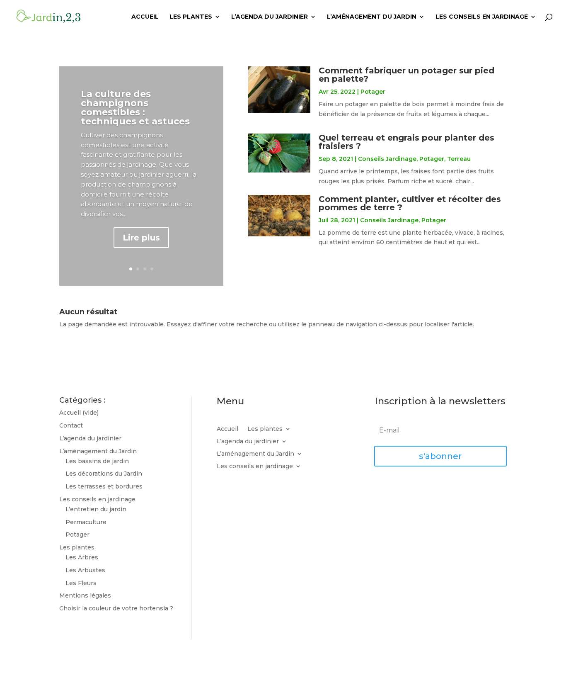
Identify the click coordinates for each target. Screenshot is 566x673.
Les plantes (190, 17)
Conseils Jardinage (387, 159)
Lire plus (141, 238)
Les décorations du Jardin (103, 473)
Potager (372, 91)
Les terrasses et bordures (104, 486)
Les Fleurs (81, 583)
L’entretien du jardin (95, 509)
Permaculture (85, 522)
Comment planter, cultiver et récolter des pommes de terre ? (410, 203)
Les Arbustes (85, 570)
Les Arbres (81, 557)
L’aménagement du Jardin (371, 17)
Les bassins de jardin (97, 461)
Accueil (145, 17)
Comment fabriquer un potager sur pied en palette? (406, 75)
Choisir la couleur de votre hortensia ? (116, 608)
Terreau (459, 159)
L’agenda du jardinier (269, 17)
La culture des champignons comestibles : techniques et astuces (135, 107)
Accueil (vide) (79, 412)
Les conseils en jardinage (481, 17)
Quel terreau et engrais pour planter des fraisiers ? (406, 142)
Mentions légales (85, 595)
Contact (71, 425)
